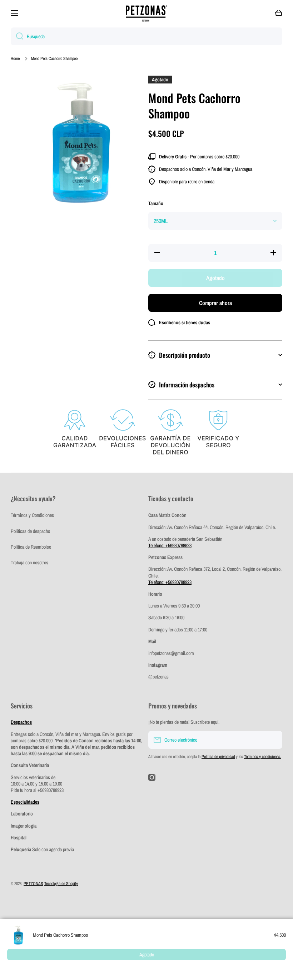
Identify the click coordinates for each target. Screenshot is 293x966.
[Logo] (146, 13)
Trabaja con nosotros (29, 562)
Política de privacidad (218, 756)
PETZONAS (33, 883)
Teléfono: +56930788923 (170, 545)
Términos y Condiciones (32, 515)
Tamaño (155, 203)
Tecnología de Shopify (61, 883)
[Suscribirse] (273, 740)
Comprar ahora (215, 303)
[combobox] (146, 36)
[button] (278, 13)
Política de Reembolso (31, 547)
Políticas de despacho (30, 531)
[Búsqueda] (17, 36)
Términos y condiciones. (262, 756)
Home (15, 58)
